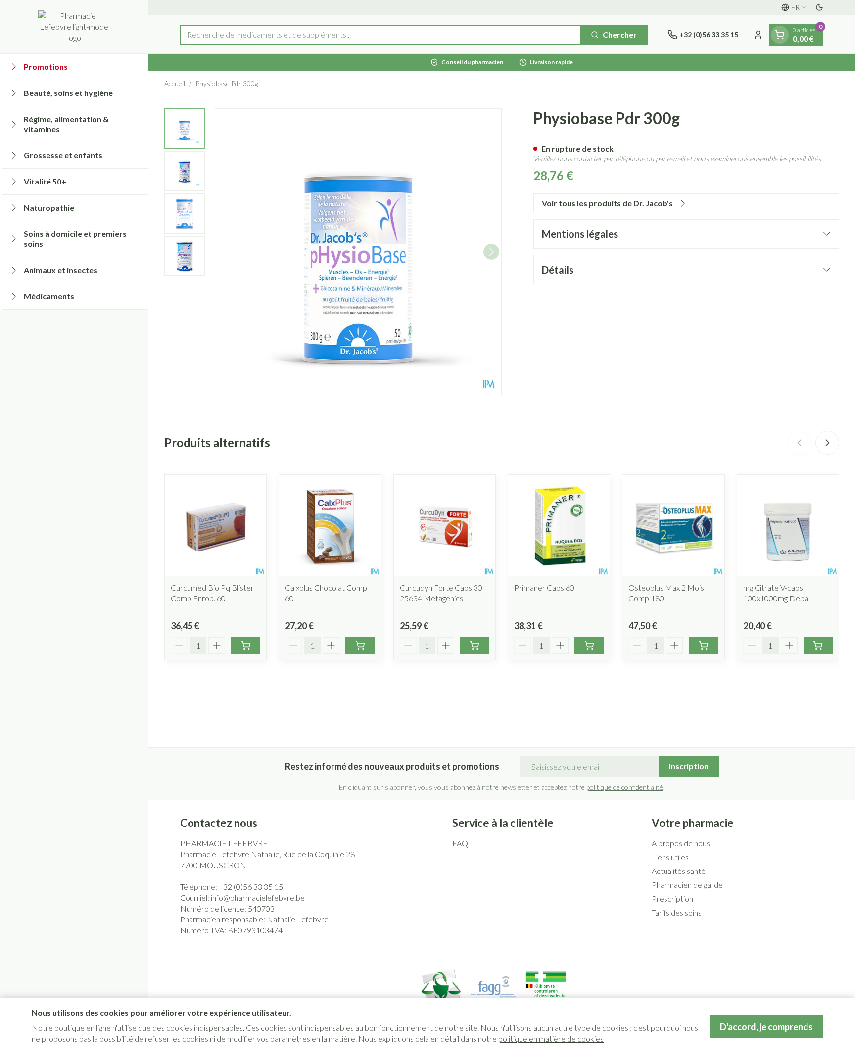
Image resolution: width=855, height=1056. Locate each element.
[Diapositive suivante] (827, 443)
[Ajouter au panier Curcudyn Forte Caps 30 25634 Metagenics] (474, 645)
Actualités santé (679, 870)
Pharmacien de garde (687, 884)
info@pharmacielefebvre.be (258, 897)
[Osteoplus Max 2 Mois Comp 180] (673, 525)
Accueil (174, 83)
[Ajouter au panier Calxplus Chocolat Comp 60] (360, 645)
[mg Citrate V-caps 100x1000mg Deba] (788, 525)
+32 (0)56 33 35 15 (251, 886)
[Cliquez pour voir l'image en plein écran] (358, 252)
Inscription (689, 766)
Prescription (672, 898)
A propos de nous (681, 843)
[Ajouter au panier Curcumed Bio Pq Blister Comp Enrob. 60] (245, 645)
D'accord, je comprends (766, 1026)
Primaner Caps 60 (544, 587)
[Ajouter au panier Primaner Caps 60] (589, 645)
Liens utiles (670, 857)
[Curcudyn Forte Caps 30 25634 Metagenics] (444, 525)
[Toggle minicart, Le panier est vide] (780, 35)
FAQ (460, 843)
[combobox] (380, 35)
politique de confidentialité (624, 787)
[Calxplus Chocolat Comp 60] (329, 525)
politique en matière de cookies (551, 1038)
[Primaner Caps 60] (559, 525)
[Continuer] (491, 252)
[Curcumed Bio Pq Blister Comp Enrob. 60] (215, 525)
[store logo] (74, 26)
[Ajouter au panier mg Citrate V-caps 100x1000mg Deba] (818, 645)
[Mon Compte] (758, 35)
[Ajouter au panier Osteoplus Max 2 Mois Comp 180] (703, 645)
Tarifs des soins (677, 912)
